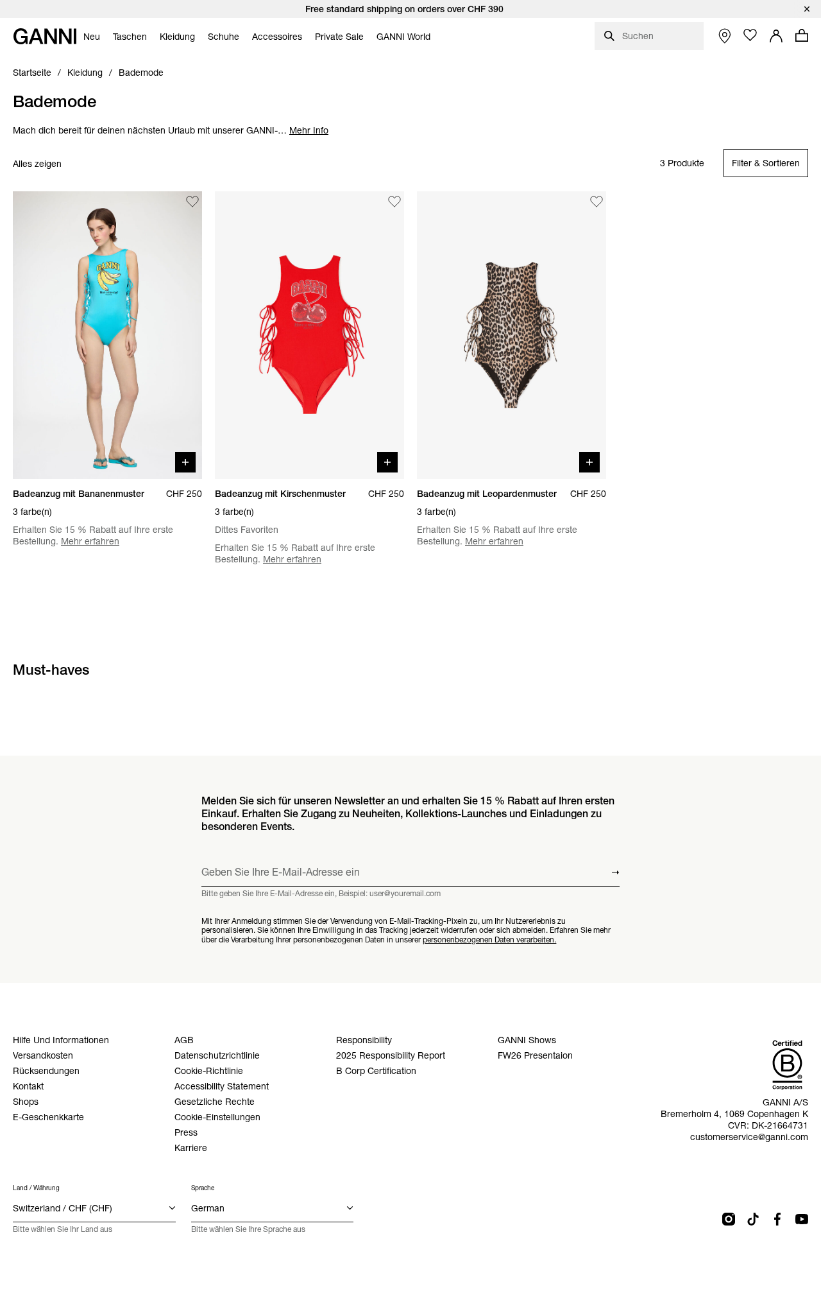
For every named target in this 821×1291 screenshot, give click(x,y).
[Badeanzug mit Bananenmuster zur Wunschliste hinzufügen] (192, 201)
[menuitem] (91, 36)
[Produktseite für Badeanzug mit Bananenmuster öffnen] (107, 335)
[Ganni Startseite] (45, 36)
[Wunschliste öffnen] (750, 35)
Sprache (202, 1187)
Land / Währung (36, 1187)
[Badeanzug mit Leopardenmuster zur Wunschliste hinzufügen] (596, 201)
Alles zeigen (37, 163)
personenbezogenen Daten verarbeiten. (489, 939)
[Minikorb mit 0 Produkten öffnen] (801, 35)
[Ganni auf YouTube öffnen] (801, 1219)
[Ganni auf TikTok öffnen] (753, 1219)
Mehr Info (308, 130)
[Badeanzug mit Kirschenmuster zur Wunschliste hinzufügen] (394, 201)
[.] (410, 9)
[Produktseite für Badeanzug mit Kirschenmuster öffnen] (309, 335)
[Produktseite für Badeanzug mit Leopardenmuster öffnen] (511, 335)
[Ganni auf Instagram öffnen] (728, 1219)
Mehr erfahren (90, 541)
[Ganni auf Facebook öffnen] (777, 1219)
